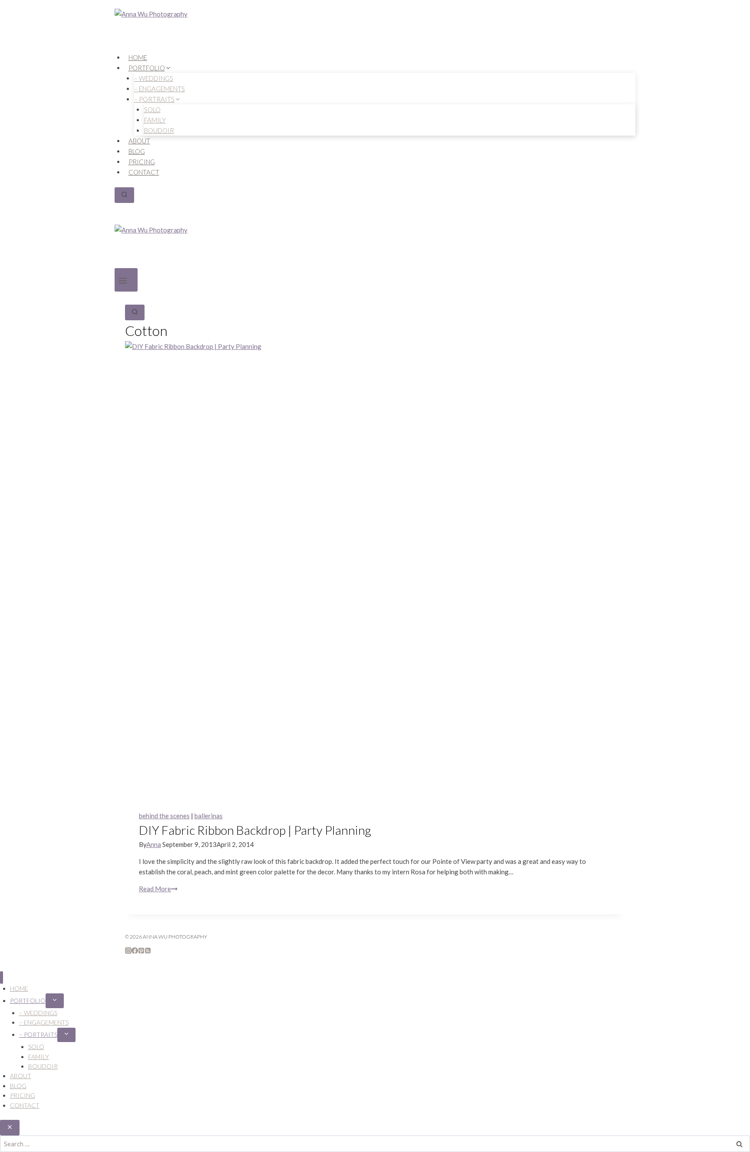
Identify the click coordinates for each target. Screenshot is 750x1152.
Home (137, 57)
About (139, 141)
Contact (143, 172)
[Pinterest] (141, 951)
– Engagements (44, 1022)
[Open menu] (126, 280)
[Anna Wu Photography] (375, 30)
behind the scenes (164, 816)
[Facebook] (135, 951)
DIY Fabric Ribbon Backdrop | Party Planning (255, 830)
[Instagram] (128, 951)
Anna (153, 844)
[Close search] (10, 1127)
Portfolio (28, 1000)
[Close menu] (1, 977)
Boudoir (159, 130)
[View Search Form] (124, 195)
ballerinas (208, 816)
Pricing (141, 162)
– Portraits (38, 1034)
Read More (158, 889)
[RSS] (148, 951)
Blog (136, 151)
